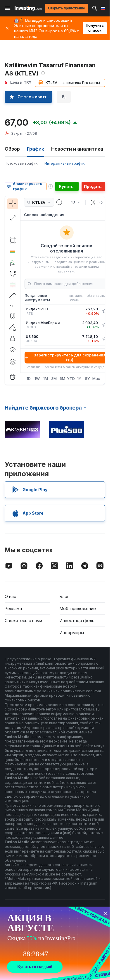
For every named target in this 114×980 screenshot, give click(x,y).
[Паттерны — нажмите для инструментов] (12, 274)
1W (37, 378)
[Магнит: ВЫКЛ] (12, 316)
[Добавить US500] (104, 339)
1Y (79, 378)
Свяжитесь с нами (23, 620)
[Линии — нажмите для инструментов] (12, 218)
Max (96, 378)
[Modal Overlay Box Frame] (55, 943)
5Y (87, 378)
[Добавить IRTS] (104, 311)
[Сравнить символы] (59, 202)
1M (45, 378)
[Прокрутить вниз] (12, 304)
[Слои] (12, 362)
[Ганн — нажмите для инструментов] (12, 262)
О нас (10, 596)
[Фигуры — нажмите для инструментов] (12, 240)
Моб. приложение (78, 608)
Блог (64, 596)
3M (54, 378)
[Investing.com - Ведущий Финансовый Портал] (28, 8)
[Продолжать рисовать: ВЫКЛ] (12, 327)
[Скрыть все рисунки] (12, 349)
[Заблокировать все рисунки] (12, 338)
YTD (71, 378)
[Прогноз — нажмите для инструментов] (12, 285)
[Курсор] (12, 203)
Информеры (72, 632)
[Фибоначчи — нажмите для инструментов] (12, 251)
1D (29, 378)
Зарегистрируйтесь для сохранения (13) (70, 357)
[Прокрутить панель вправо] (100, 202)
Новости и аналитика (77, 149)
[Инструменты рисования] (22, 290)
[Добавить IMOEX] (104, 325)
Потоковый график (21, 163)
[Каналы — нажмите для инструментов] (12, 229)
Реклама (13, 608)
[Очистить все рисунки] (12, 377)
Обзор (12, 149)
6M (62, 378)
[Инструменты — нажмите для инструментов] (12, 296)
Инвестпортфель (77, 620)
